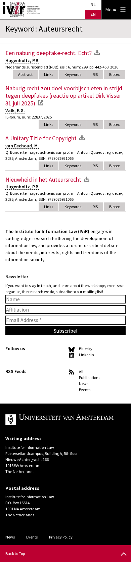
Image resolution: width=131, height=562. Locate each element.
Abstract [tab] (25, 74)
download (97, 52)
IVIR (21, 9)
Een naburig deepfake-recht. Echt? (48, 53)
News (83, 383)
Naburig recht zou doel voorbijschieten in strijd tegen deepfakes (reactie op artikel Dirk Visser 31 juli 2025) (63, 95)
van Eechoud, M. (22, 146)
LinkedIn (86, 354)
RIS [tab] (95, 74)
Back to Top (15, 553)
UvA (60, 419)
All (81, 371)
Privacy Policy (61, 537)
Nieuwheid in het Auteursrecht (43, 179)
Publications (89, 377)
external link (40, 102)
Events (84, 389)
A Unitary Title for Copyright (41, 138)
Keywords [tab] (72, 74)
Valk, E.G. (15, 110)
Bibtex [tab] (114, 74)
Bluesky (85, 348)
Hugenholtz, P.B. (22, 60)
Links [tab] (48, 74)
